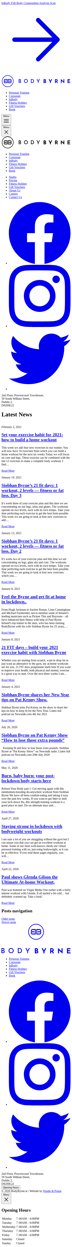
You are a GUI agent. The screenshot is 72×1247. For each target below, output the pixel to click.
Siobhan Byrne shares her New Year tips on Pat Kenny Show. (35, 697)
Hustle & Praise (52, 1191)
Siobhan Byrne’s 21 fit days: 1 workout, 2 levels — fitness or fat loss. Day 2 (32, 546)
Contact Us (15, 197)
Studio (12, 177)
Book (12, 109)
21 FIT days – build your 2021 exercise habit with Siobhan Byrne (33, 650)
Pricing (13, 180)
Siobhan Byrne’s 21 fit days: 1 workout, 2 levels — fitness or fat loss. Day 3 (32, 490)
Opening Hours (11, 1187)
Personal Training (19, 92)
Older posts (8, 918)
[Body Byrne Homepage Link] (36, 86)
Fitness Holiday (18, 102)
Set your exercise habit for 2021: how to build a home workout (32, 437)
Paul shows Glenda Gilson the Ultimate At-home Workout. (29, 879)
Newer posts (8, 922)
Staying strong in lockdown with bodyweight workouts (31, 829)
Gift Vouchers (17, 106)
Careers (13, 193)
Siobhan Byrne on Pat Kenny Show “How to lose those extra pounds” (34, 738)
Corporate (14, 96)
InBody (13, 99)
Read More (8, 470)
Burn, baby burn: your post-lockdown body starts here (28, 778)
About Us (14, 190)
